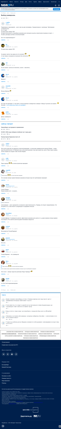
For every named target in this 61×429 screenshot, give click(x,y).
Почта (30, 1)
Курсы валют (46, 1)
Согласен (56, 9)
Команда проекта (6, 378)
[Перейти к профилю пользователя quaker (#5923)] (3, 113)
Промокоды (54, 1)
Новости (16, 1)
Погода (21, 1)
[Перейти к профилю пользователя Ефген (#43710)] (3, 262)
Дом (26, 1)
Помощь (4, 383)
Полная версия (6, 342)
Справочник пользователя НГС (10, 345)
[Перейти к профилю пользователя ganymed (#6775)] (3, 239)
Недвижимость (4, 1)
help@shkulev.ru (12, 403)
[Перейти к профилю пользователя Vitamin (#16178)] (3, 186)
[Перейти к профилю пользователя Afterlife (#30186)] (3, 280)
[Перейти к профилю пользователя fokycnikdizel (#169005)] (3, 214)
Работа (11, 1)
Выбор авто (13, 290)
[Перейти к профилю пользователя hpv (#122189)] (3, 45)
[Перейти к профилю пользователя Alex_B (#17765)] (3, 75)
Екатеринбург (5, 364)
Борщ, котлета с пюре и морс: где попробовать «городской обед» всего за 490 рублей (28, 311)
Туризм (35, 1)
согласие (3, 9)
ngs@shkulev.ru (19, 401)
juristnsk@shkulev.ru (38, 402)
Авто (8, 290)
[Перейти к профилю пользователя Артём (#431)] (3, 251)
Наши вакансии (6, 380)
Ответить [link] (3, 40)
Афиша (39, 1)
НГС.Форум (3, 290)
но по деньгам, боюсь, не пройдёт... (17, 105)
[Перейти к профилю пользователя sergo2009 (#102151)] (3, 171)
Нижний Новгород (6, 367)
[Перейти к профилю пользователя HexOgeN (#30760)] (3, 199)
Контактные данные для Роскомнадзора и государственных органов (17, 389)
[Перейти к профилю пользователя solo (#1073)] (3, 64)
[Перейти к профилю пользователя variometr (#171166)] (3, 227)
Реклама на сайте (6, 376)
